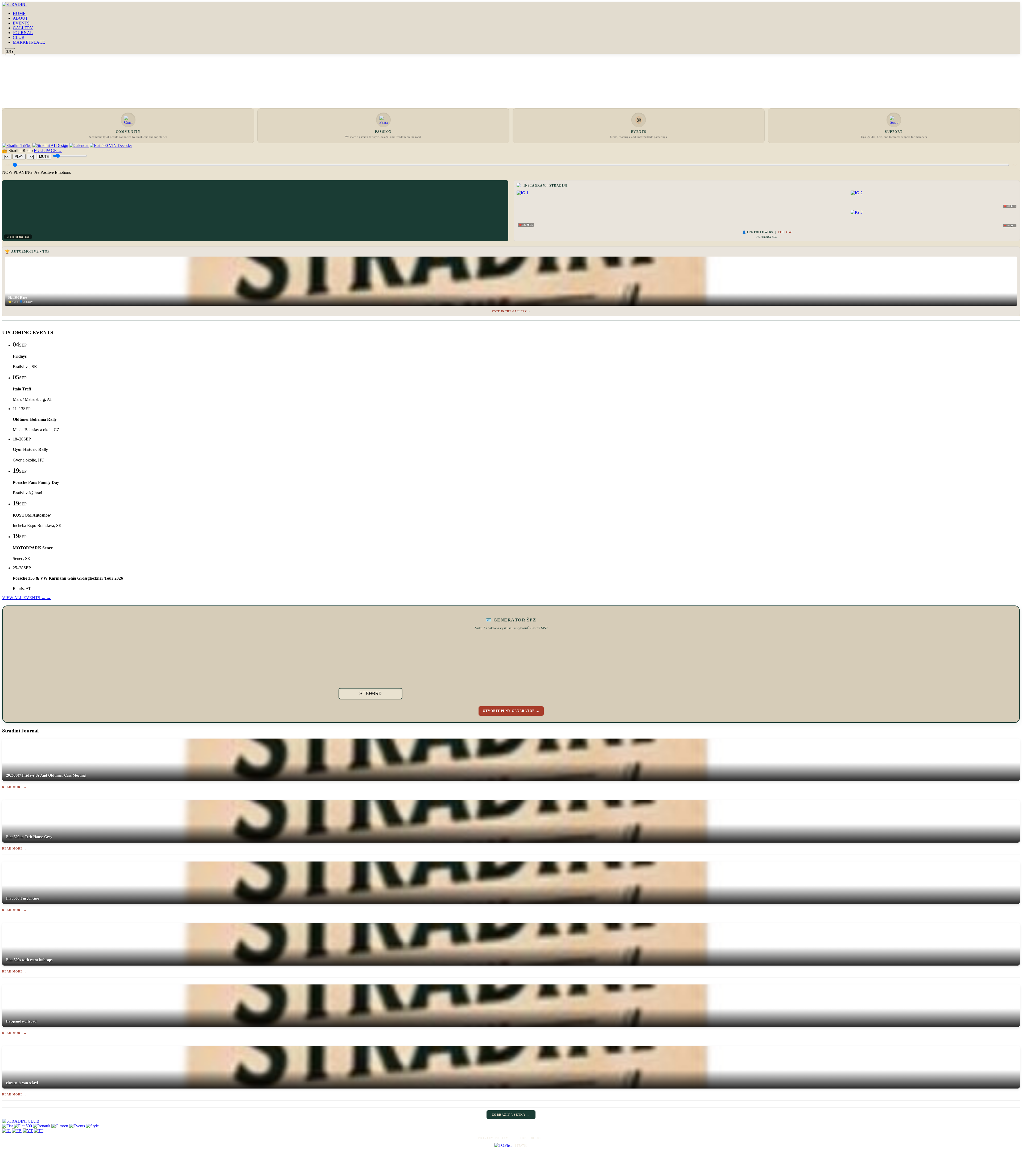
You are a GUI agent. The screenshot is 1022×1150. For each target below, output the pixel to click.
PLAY (19, 157)
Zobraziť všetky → (511, 1114)
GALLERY (23, 28)
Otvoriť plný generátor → (511, 711)
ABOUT (20, 18)
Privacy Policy (493, 1138)
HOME (19, 13)
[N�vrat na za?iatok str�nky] (511, 1121)
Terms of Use (531, 1138)
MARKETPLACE (29, 42)
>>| (31, 157)
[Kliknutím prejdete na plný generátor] (543, 664)
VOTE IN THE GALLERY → (511, 311)
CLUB (18, 37)
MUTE (44, 157)
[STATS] (521, 1145)
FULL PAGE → (48, 150)
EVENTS (21, 23)
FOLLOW (785, 232)
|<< (6, 157)
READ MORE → (14, 787)
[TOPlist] (503, 1145)
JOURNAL (23, 32)
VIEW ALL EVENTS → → (26, 597)
